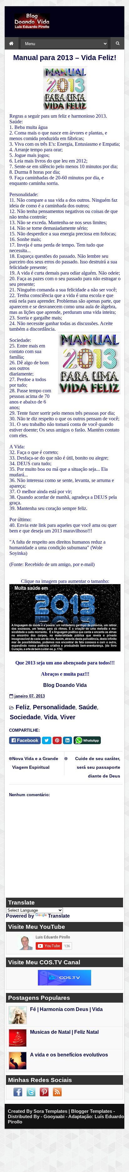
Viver (67, 717)
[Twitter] (46, 740)
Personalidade (54, 707)
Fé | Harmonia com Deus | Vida (66, 1009)
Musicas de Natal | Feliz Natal (64, 1032)
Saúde (88, 707)
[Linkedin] (67, 740)
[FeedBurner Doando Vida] (57, 1092)
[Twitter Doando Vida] (31, 1092)
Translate (59, 916)
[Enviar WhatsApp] (88, 739)
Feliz (23, 707)
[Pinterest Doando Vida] (44, 1092)
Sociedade (25, 717)
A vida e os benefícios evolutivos (69, 1054)
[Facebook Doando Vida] (17, 1092)
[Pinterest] (57, 740)
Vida (50, 717)
